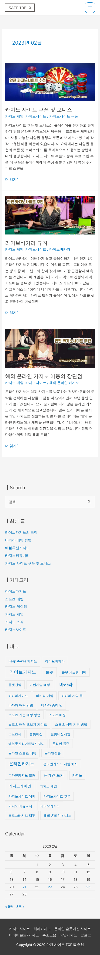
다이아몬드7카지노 (24, 935)
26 (88, 887)
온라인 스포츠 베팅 (22, 753)
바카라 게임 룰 (72, 696)
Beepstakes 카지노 (22, 661)
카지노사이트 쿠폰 (63, 116)
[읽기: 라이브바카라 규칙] (50, 215)
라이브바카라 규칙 (26, 243)
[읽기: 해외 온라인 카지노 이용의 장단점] (50, 348)
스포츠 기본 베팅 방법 (24, 715)
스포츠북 (14, 734)
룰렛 (49, 672)
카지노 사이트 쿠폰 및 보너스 (38, 110)
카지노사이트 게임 (21, 796)
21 (24, 887)
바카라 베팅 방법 (18, 540)
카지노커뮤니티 (17, 556)
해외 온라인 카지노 (64, 383)
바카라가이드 (18, 696)
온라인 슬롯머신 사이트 (72, 929)
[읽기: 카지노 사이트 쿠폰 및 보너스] (50, 82)
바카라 (66, 684)
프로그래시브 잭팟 (21, 815)
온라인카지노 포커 (21, 775)
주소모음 (49, 935)
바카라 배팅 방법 (20, 705)
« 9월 (9, 907)
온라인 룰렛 (61, 744)
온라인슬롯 (52, 753)
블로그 (85, 935)
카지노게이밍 (20, 786)
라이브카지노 (15, 591)
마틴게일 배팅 (40, 685)
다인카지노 (68, 935)
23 (50, 887)
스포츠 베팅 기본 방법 (71, 724)
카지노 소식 (14, 622)
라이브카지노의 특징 (21, 532)
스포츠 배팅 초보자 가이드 (27, 724)
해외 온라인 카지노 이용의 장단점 (43, 376)
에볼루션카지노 (17, 548)
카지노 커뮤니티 (20, 806)
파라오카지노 (50, 806)
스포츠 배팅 (14, 599)
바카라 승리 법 (52, 705)
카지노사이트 (35, 116)
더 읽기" (11, 179)
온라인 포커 (54, 775)
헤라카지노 (42, 929)
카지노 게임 (14, 116)
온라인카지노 (21, 763)
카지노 (77, 775)
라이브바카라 (59, 249)
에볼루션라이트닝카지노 (26, 744)
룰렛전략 (14, 685)
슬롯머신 (36, 734)
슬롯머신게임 (60, 734)
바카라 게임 (44, 696)
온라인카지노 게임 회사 (60, 764)
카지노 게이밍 (16, 606)
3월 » (20, 907)
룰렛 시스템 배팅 (74, 672)
